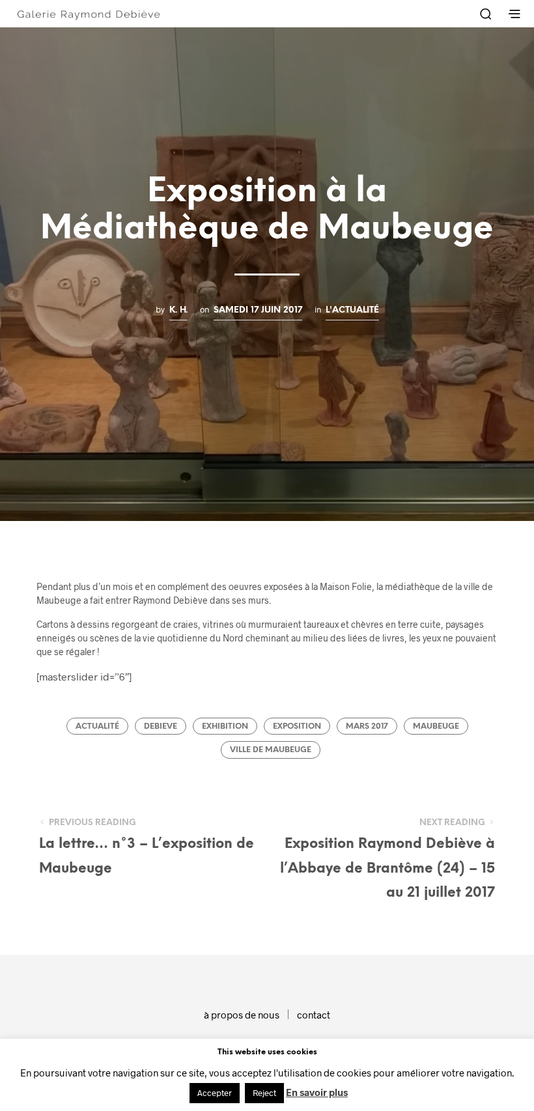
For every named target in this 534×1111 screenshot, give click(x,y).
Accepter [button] (214, 1093)
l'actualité (352, 310)
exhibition (225, 726)
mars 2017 (367, 726)
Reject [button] (264, 1093)
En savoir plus (317, 1092)
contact (313, 1014)
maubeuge (436, 726)
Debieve (160, 726)
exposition (297, 726)
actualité (97, 726)
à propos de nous (241, 1014)
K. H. (178, 310)
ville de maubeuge (270, 750)
